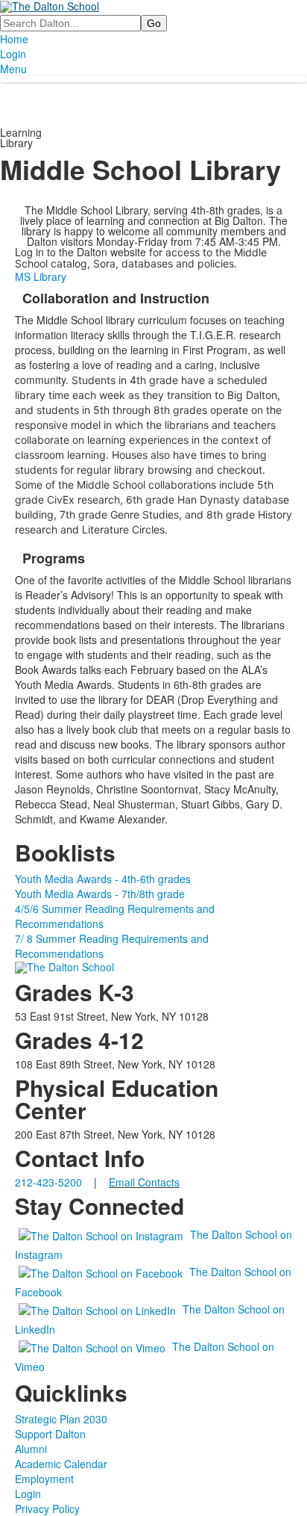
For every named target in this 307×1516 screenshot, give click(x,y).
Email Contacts (144, 1182)
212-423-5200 (48, 1182)
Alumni (31, 1448)
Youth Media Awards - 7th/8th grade (100, 893)
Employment (44, 1478)
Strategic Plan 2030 (61, 1418)
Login (13, 53)
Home (14, 38)
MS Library (40, 276)
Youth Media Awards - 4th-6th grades (103, 878)
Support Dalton (50, 1433)
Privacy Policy (47, 1508)
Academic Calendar (61, 1463)
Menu (13, 68)
